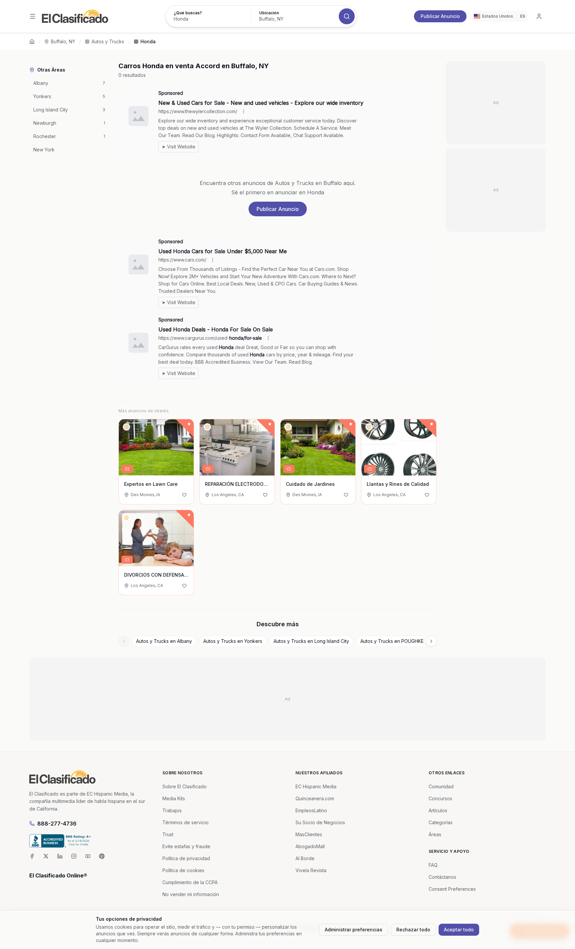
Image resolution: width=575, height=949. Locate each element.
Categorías (441, 822)
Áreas (435, 834)
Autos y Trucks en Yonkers (232, 641)
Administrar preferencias (353, 929)
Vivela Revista (310, 870)
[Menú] (32, 16)
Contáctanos (442, 877)
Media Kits (173, 798)
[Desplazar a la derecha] (431, 641)
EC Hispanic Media (315, 786)
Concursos (440, 798)
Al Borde (304, 858)
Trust (167, 834)
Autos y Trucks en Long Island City (311, 641)
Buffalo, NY (63, 41)
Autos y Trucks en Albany (164, 641)
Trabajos (172, 810)
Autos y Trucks (108, 41)
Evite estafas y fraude (186, 846)
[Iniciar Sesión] (539, 16)
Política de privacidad (186, 858)
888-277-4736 (57, 823)
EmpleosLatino (311, 810)
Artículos (438, 810)
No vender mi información (190, 894)
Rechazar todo (413, 929)
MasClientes (308, 834)
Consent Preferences (452, 889)
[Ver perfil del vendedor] (126, 427)
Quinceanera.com (314, 798)
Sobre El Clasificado (184, 786)
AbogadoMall (310, 846)
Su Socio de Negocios (320, 822)
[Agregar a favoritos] (184, 495)
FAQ (433, 865)
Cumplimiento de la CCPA (190, 882)
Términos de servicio (185, 822)
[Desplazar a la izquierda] (123, 641)
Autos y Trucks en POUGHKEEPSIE (398, 641)
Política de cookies (183, 870)
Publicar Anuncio (440, 16)
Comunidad (441, 786)
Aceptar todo (459, 929)
